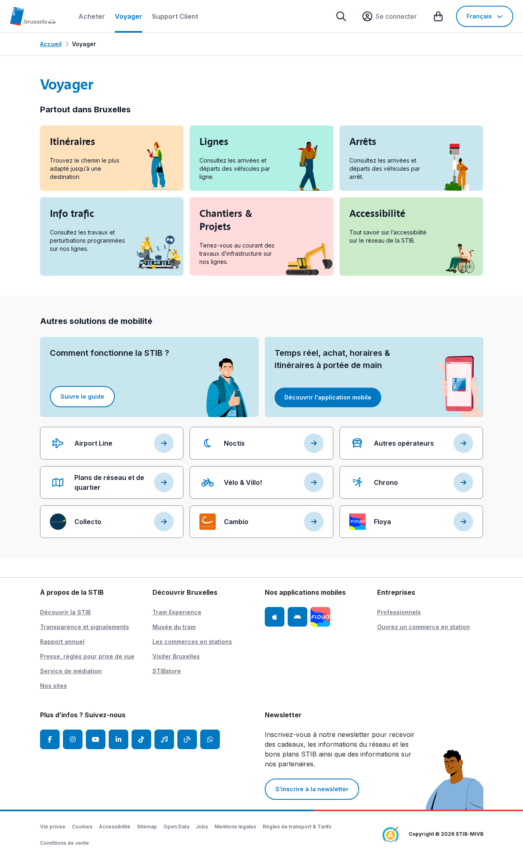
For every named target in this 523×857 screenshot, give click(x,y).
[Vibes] (164, 739)
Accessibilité (114, 827)
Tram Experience (176, 612)
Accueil (51, 43)
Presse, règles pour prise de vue (87, 656)
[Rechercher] (341, 16)
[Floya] (320, 617)
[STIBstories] (187, 739)
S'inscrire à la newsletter (312, 789)
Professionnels (399, 612)
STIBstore (166, 670)
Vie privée (52, 827)
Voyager (128, 16)
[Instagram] (73, 739)
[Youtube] (95, 739)
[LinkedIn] (118, 739)
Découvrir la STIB (65, 612)
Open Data (176, 827)
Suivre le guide (82, 396)
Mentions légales (235, 827)
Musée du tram (174, 626)
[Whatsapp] (210, 739)
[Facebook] (50, 739)
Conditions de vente (64, 843)
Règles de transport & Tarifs (297, 827)
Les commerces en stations (192, 641)
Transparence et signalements (84, 626)
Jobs (202, 827)
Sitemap (147, 827)
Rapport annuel (62, 641)
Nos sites (53, 685)
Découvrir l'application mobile (327, 397)
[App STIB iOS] (274, 617)
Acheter (91, 16)
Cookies (82, 827)
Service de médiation (71, 670)
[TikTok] (141, 739)
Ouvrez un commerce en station (423, 626)
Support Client (175, 16)
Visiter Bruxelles (176, 656)
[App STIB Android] (297, 617)
